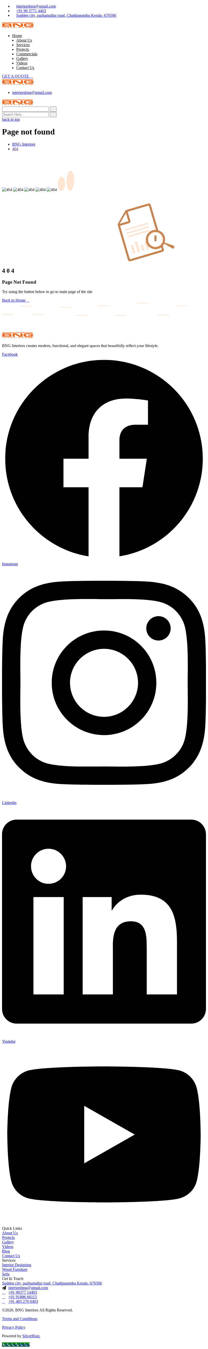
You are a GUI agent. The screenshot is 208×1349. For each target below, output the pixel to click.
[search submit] (53, 114)
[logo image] (18, 84)
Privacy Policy (13, 1327)
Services (23, 45)
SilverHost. (31, 1336)
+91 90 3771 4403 (31, 11)
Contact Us (25, 67)
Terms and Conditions (19, 1319)
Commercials (26, 54)
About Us (24, 40)
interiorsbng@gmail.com (36, 6)
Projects (22, 49)
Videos (21, 63)
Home (17, 35)
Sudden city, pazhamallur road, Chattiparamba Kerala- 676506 (66, 15)
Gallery (22, 58)
